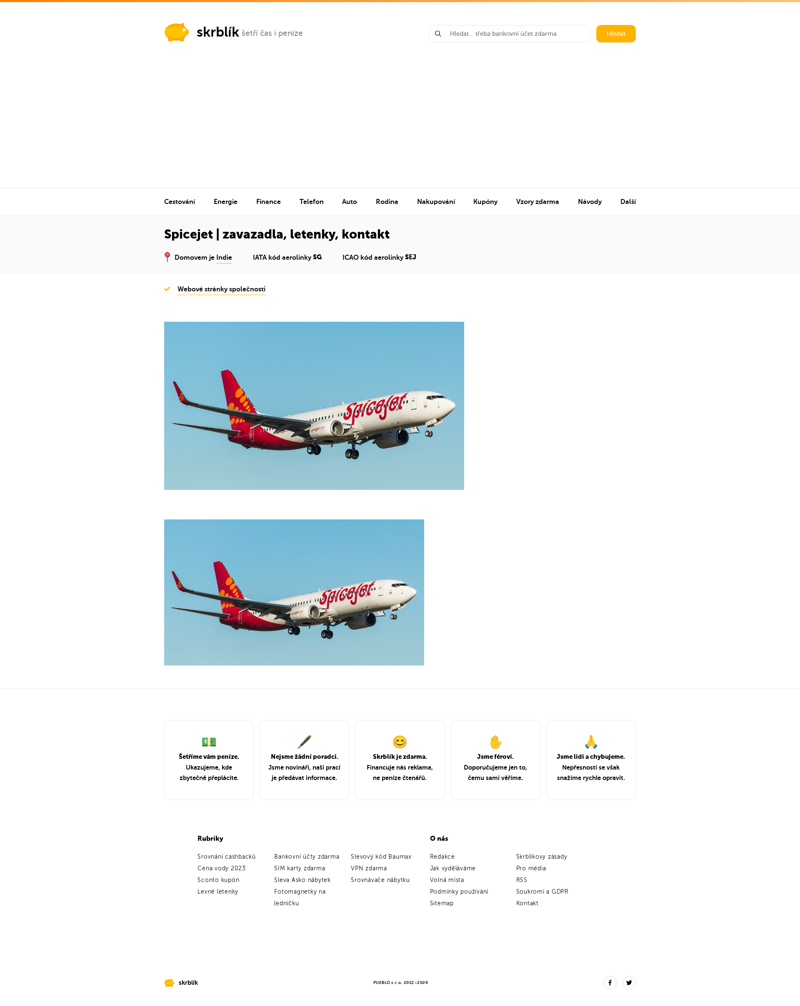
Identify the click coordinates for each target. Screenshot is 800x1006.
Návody (590, 202)
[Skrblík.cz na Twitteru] (629, 982)
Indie (224, 257)
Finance (268, 202)
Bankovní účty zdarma (306, 857)
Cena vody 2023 (222, 868)
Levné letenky (218, 892)
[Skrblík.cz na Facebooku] (610, 982)
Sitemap (442, 903)
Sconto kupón (218, 880)
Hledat (616, 33)
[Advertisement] (400, 125)
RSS (522, 880)
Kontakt (527, 903)
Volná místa (447, 880)
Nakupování (436, 202)
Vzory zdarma (537, 202)
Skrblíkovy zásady (542, 857)
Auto (349, 202)
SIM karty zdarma (299, 868)
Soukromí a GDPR (542, 892)
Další (628, 202)
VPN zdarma (369, 868)
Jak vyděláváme (453, 868)
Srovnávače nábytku (380, 880)
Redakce (442, 857)
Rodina (387, 202)
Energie (226, 202)
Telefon (312, 202)
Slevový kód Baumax (381, 857)
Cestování (179, 202)
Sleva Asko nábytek (302, 880)
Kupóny (485, 202)
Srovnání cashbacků (227, 857)
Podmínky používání (459, 892)
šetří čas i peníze (272, 33)
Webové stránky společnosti (221, 289)
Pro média (531, 868)
